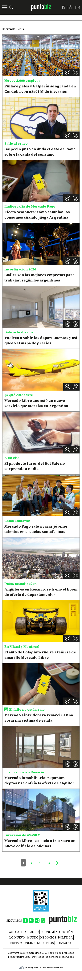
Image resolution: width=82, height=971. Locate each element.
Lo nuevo (17, 937)
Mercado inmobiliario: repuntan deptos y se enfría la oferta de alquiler (39, 780)
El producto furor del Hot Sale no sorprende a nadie (34, 466)
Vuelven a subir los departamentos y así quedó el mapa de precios (40, 340)
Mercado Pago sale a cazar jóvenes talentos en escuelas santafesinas (36, 529)
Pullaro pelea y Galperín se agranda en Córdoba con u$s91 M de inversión (40, 88)
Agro (34, 932)
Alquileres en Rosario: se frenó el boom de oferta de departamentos (40, 592)
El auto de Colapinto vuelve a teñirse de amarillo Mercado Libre (40, 654)
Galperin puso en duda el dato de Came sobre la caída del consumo (40, 151)
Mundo (33, 937)
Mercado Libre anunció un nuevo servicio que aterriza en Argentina (36, 403)
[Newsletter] (78, 7)
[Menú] (5, 7)
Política (65, 937)
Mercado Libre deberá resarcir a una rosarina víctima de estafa (38, 717)
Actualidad (18, 932)
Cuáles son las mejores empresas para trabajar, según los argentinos (39, 277)
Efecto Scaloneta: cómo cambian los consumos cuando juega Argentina (37, 214)
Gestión (66, 932)
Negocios (48, 937)
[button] (75, 72)
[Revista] (64, 7)
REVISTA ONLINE (22, 943)
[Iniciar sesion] (70, 7)
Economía (48, 932)
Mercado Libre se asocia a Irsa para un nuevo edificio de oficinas (40, 843)
